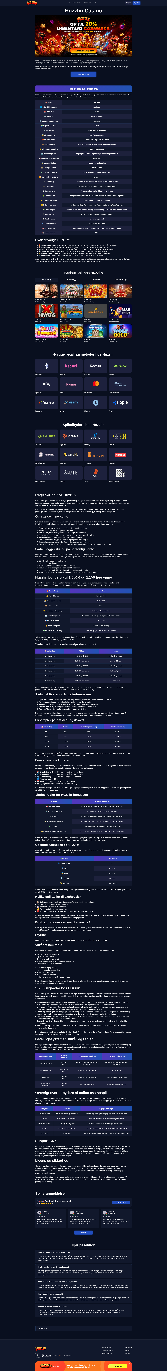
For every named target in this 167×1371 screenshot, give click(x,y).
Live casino (70, 279)
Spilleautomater (119, 279)
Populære (45, 279)
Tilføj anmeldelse (121, 1202)
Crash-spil (94, 279)
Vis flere (83, 1232)
